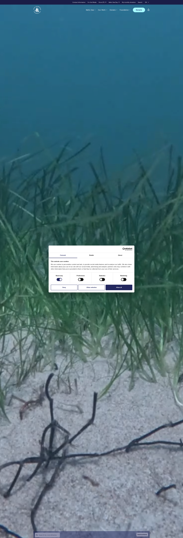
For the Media (92, 2)
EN (146, 2)
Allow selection (91, 287)
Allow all (119, 287)
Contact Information (78, 2)
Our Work (102, 10)
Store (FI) (102, 2)
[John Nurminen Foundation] (37, 10)
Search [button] (140, 2)
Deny (64, 287)
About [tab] (120, 255)
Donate (113, 10)
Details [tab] (91, 255)
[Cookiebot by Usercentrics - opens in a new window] (124, 249)
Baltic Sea (90, 10)
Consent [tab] (63, 255)
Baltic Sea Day (113, 2)
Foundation (124, 10)
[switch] (80, 280)
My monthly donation (129, 2)
